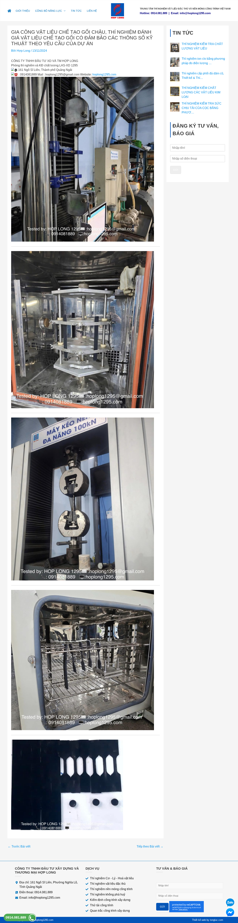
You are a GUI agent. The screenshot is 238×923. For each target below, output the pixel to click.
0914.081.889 (16, 917)
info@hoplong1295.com (195, 13)
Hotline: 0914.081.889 (153, 13)
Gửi (175, 169)
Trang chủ (10, 10)
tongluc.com (216, 920)
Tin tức (76, 10)
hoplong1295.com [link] (104, 74)
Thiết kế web (199, 920)
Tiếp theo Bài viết (150, 846)
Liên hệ (92, 10)
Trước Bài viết (19, 846)
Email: (175, 13)
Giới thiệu (23, 10)
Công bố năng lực (48, 10)
